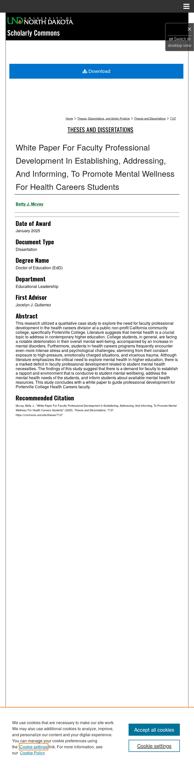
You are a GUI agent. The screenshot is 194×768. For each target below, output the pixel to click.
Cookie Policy (32, 753)
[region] (97, 737)
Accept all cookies (154, 729)
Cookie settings (33, 747)
